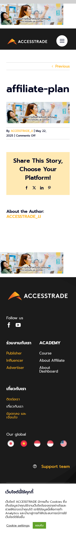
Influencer (14, 360)
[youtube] (18, 324)
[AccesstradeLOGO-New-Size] (27, 39)
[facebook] (8, 324)
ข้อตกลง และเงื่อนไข (16, 415)
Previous (62, 66)
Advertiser (15, 367)
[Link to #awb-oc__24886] (62, 41)
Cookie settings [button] (18, 525)
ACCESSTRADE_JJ (22, 131)
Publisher (14, 353)
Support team (55, 466)
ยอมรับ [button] (39, 525)
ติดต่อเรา (13, 399)
